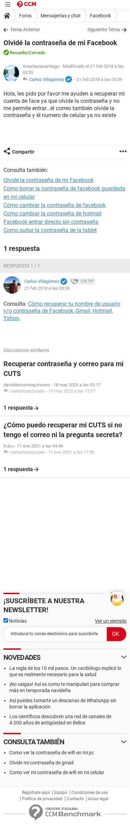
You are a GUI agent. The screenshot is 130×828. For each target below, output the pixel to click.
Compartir (23, 152)
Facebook (100, 15)
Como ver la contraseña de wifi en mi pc (51, 752)
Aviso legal (98, 798)
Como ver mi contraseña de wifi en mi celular (56, 772)
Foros (25, 15)
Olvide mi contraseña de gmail (41, 762)
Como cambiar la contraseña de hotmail (52, 213)
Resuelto (18, 52)
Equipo (60, 792)
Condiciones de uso (89, 792)
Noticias (17, 621)
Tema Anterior (25, 29)
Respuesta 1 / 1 (21, 266)
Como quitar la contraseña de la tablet (50, 230)
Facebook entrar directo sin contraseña (50, 222)
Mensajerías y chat (61, 15)
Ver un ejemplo (111, 621)
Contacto (75, 798)
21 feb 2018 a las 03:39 (99, 79)
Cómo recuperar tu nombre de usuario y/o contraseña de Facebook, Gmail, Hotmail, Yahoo (61, 311)
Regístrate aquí (36, 792)
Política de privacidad (42, 798)
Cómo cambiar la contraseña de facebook (54, 205)
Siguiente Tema (103, 29)
